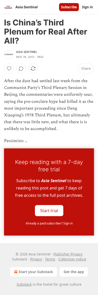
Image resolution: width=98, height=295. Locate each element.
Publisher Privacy (68, 254)
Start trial (49, 210)
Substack (24, 284)
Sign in (87, 7)
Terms (50, 259)
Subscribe (69, 7)
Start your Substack (36, 271)
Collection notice (72, 259)
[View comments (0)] (21, 68)
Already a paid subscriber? (49, 223)
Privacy (36, 259)
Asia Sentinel (26, 52)
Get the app (74, 271)
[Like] (9, 68)
